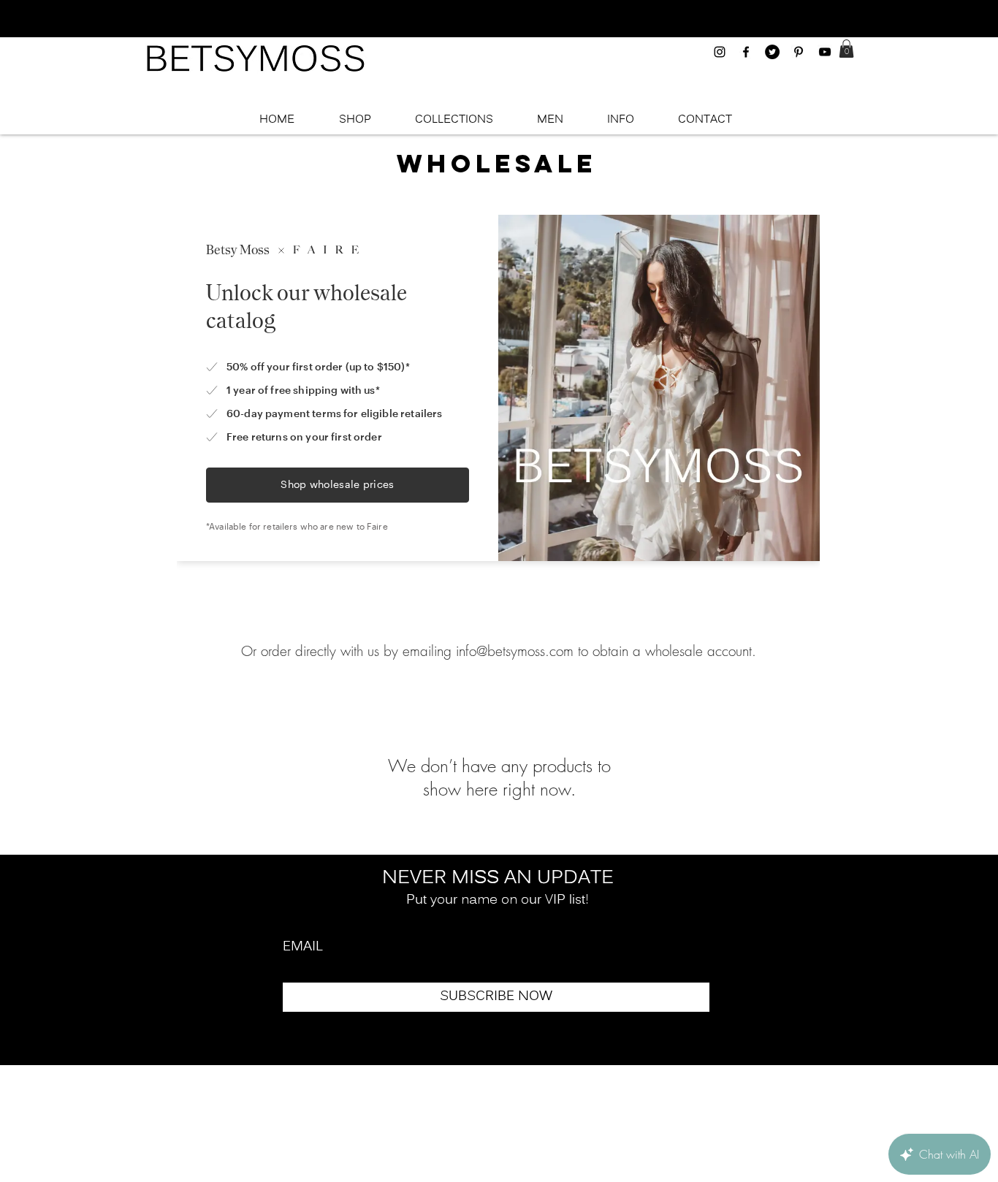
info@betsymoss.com (515, 650)
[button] (846, 48)
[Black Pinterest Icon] (798, 52)
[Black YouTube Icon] (825, 52)
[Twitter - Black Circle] (772, 52)
